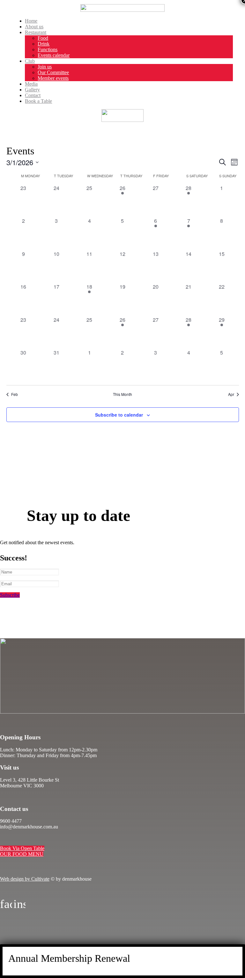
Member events (53, 78)
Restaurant (35, 32)
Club (30, 61)
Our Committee (53, 72)
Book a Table (38, 101)
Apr (231, 394)
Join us (45, 66)
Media (31, 84)
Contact (33, 95)
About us (34, 26)
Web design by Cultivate (24, 879)
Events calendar (54, 55)
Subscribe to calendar (119, 415)
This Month (122, 394)
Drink (43, 43)
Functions (47, 49)
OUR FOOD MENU (21, 854)
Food (43, 38)
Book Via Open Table (22, 848)
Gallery (32, 89)
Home (31, 21)
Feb (14, 394)
